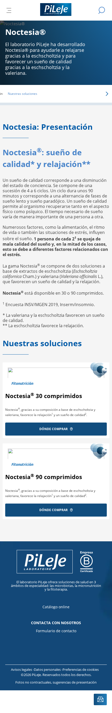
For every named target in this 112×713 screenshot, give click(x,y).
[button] (99, 94)
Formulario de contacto (56, 630)
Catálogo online (56, 606)
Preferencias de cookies (81, 669)
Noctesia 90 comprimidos (43, 477)
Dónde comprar (53, 429)
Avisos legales (22, 669)
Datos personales (47, 669)
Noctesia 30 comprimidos (43, 396)
